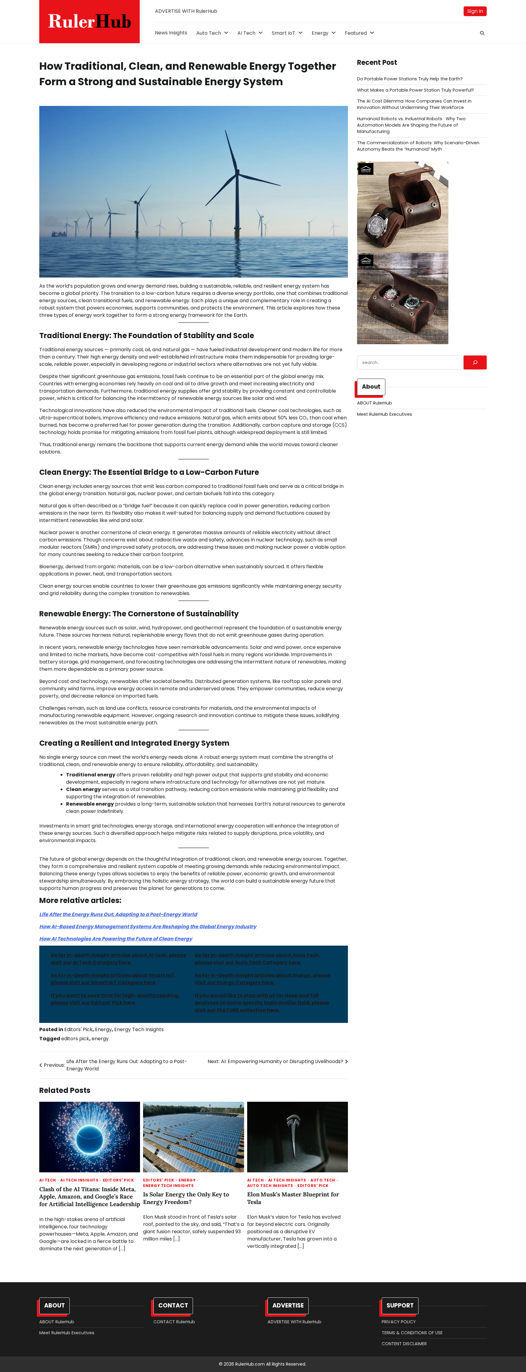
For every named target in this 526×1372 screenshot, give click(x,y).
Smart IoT (283, 33)
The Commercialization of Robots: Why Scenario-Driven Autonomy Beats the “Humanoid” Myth (418, 146)
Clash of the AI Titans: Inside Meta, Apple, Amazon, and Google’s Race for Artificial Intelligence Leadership (89, 1196)
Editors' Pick (78, 1029)
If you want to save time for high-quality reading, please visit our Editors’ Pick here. (115, 999)
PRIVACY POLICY (399, 1322)
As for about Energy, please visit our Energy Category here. (262, 979)
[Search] (482, 33)
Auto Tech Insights (270, 1186)
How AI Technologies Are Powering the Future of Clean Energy (115, 938)
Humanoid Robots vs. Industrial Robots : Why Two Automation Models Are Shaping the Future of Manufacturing (411, 125)
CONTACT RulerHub (174, 1322)
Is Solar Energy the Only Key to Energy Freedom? (186, 1198)
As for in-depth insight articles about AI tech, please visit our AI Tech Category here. (118, 959)
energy (100, 1038)
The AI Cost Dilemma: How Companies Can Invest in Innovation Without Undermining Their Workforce (414, 104)
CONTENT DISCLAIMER (404, 1344)
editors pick (75, 1038)
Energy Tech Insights (139, 1029)
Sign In (475, 11)
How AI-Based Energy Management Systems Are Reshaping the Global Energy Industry (147, 926)
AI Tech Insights (79, 1180)
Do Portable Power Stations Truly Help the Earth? (410, 79)
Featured (356, 33)
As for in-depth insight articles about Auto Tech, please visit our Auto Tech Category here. (258, 959)
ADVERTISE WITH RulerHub (186, 11)
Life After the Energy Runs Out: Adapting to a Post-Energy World (118, 914)
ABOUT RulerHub (374, 403)
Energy (320, 33)
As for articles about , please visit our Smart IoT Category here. (113, 979)
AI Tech (246, 33)
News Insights (171, 32)
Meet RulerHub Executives (384, 414)
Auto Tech (208, 33)
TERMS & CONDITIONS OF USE (412, 1333)
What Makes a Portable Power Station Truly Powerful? (415, 90)
